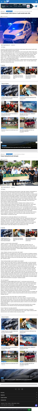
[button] (36, 2)
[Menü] (2, 2)
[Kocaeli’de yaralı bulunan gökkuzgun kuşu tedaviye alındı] (19, 73)
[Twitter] (19, 389)
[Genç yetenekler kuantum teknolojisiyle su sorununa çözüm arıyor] (31, 73)
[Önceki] (1, 142)
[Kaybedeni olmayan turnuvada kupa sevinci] (9, 125)
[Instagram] (22, 389)
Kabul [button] (29, 409)
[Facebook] (16, 389)
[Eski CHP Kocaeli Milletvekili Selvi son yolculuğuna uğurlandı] (28, 125)
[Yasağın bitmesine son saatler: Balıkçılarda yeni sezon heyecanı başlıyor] (6, 73)
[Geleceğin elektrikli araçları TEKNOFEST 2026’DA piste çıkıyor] (28, 109)
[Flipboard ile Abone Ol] (13, 45)
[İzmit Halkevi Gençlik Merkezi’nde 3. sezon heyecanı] (19, 142)
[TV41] (7, 1)
